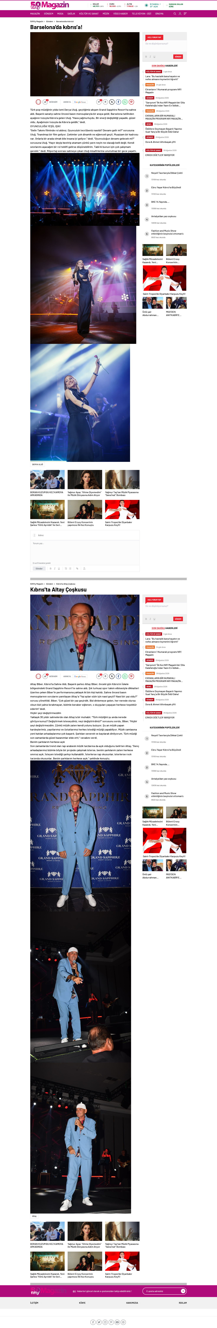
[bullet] (70, 568)
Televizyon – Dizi (141, 13)
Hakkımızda (132, 1303)
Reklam (183, 1303)
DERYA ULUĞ (37, 464)
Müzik (106, 13)
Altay (34, 1216)
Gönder (39, 568)
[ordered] (66, 568)
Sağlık (71, 13)
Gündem (48, 13)
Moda (60, 13)
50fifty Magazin (36, 21)
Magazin (35, 13)
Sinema (159, 13)
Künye (82, 1303)
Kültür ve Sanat (89, 13)
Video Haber (120, 13)
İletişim (34, 1303)
